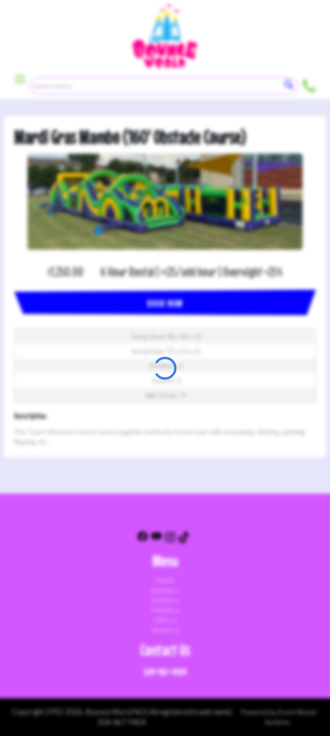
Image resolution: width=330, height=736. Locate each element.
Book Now (165, 303)
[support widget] (304, 715)
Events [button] (163, 600)
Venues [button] (163, 629)
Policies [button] (163, 610)
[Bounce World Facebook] (143, 538)
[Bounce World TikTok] (184, 538)
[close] (318, 12)
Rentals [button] (162, 590)
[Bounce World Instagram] (170, 538)
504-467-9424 (165, 672)
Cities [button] (163, 619)
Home (165, 580)
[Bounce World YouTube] (156, 538)
